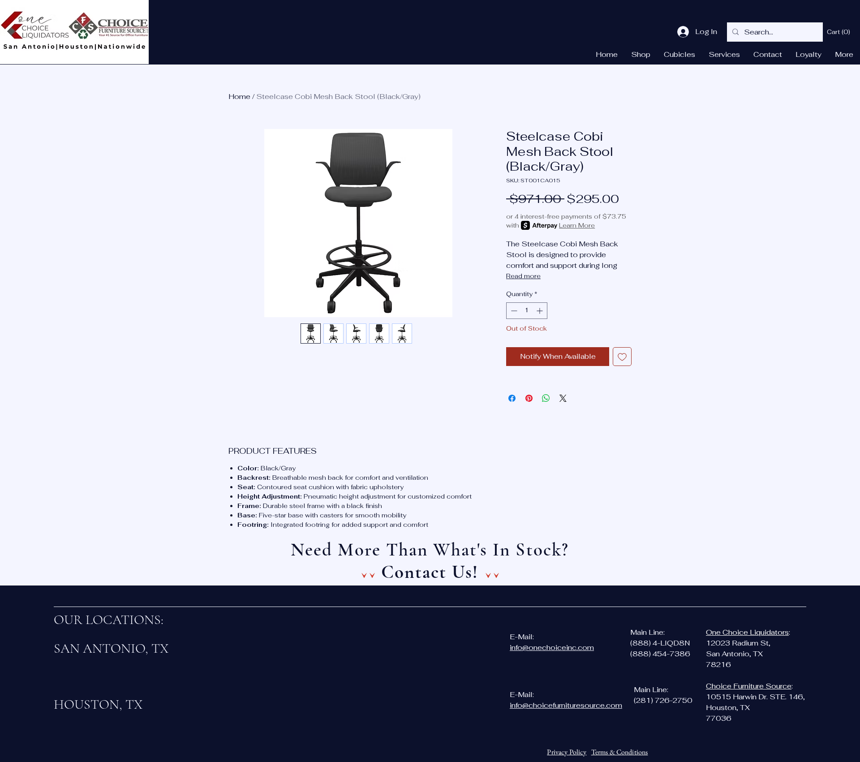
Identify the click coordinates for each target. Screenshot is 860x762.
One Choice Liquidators (747, 632)
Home (239, 96)
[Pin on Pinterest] (529, 398)
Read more (523, 276)
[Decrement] (513, 311)
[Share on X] (563, 398)
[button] (839, 31)
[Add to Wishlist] (622, 356)
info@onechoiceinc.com (552, 647)
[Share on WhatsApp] (546, 398)
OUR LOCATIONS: (108, 619)
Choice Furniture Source (748, 686)
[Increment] (540, 311)
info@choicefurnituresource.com (566, 705)
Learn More (577, 225)
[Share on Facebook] (512, 398)
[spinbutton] (527, 311)
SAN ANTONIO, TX (111, 648)
